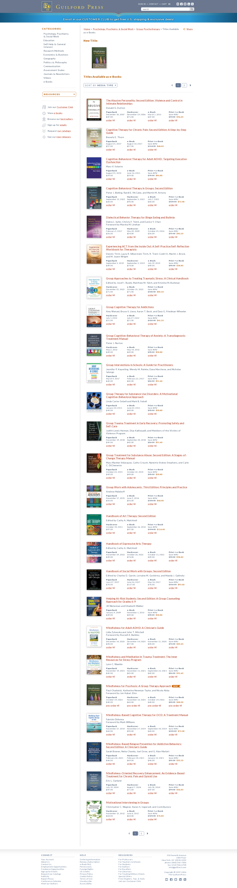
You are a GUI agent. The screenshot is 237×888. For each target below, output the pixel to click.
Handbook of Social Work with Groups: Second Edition (138, 571)
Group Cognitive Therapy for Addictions (130, 306)
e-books (58, 113)
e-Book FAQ (85, 864)
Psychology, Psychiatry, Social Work (56, 35)
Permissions (86, 866)
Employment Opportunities (54, 866)
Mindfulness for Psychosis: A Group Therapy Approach (138, 685)
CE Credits (85, 871)
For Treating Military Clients (131, 874)
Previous (172, 85)
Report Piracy (47, 879)
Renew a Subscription (90, 862)
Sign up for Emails (49, 871)
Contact (153, 4)
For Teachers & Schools (129, 862)
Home (87, 29)
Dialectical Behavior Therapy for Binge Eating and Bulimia (140, 217)
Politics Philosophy (55, 62)
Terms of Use (86, 879)
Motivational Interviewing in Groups (127, 802)
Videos (47, 77)
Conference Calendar (51, 881)
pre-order (111, 705)
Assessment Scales (54, 70)
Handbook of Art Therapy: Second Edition (131, 515)
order (109, 120)
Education (49, 40)
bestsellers (67, 119)
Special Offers (125, 876)
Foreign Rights (86, 869)
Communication (52, 66)
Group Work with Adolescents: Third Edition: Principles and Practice (146, 487)
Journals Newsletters (56, 74)
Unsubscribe (86, 881)
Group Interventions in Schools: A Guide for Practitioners (139, 364)
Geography (50, 58)
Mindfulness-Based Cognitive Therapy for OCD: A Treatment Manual (147, 714)
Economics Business (56, 55)
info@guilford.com (177, 867)
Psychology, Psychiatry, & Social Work (113, 29)
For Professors (125, 859)
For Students (124, 864)
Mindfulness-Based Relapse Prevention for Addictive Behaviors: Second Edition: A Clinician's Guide (144, 745)
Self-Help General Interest (55, 45)
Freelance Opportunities (52, 869)
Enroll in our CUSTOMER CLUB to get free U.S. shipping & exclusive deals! (118, 19)
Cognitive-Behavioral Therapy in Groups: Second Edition (139, 188)
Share (190, 29)
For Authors (124, 866)
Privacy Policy (86, 874)
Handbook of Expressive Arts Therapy (129, 543)
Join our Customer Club (129, 881)
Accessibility (86, 883)
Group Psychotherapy (148, 29)
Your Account (47, 859)
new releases (63, 136)
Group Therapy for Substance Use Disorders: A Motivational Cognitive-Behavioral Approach (142, 395)
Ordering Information (90, 859)
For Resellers (124, 869)
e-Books (48, 81)
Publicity (45, 876)
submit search (191, 9)
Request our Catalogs (51, 874)
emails (63, 125)
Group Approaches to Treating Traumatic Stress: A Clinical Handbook (147, 278)
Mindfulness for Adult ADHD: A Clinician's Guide (135, 627)
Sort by (99, 85)
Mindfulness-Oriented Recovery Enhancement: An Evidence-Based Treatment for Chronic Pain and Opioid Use (145, 775)
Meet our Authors (49, 883)
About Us (45, 862)
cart (164, 4)
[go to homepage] (73, 6)
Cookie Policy (86, 876)
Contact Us (46, 864)
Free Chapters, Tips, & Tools (131, 879)
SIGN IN (142, 4)
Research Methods (54, 50)
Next (190, 85)
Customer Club (65, 107)
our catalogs (64, 131)
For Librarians (125, 871)
